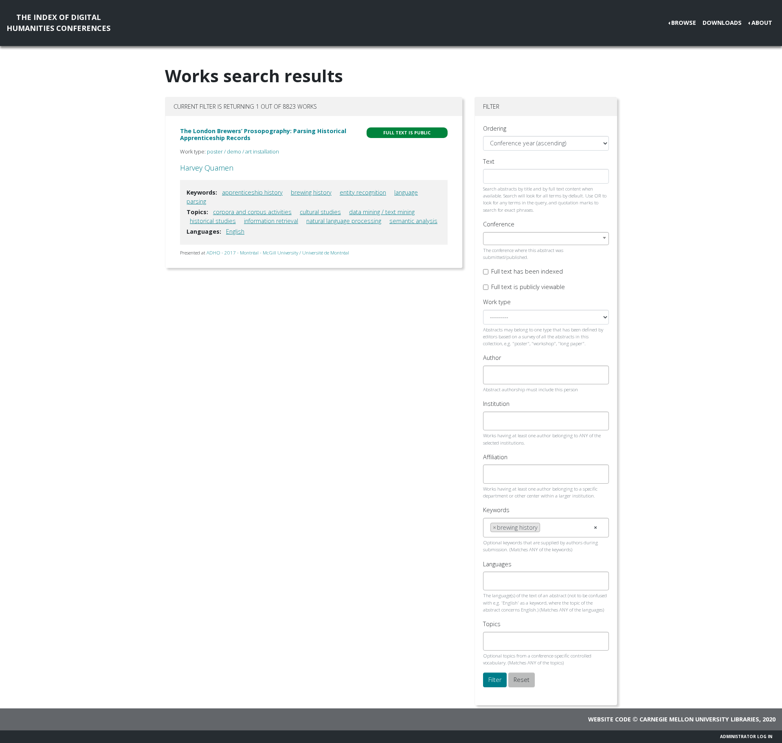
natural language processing (343, 221)
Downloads (722, 22)
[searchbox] (492, 374)
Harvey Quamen (206, 168)
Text (488, 161)
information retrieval (271, 221)
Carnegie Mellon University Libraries (699, 719)
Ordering (494, 128)
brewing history (311, 192)
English (235, 231)
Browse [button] (683, 22)
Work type (497, 302)
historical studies (213, 221)
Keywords (496, 510)
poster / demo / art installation (243, 151)
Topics (492, 624)
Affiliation (495, 457)
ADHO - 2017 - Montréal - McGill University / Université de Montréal (277, 253)
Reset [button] (521, 680)
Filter (494, 680)
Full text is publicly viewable (528, 287)
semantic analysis (413, 221)
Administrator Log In (746, 736)
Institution (496, 404)
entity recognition (363, 192)
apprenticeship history (252, 192)
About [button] (761, 22)
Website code (609, 719)
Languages (497, 564)
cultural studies (320, 212)
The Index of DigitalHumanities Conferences (58, 22)
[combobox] (546, 238)
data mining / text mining (382, 212)
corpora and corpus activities (252, 212)
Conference (498, 224)
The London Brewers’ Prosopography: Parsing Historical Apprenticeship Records (263, 134)
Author (492, 358)
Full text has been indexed (527, 271)
